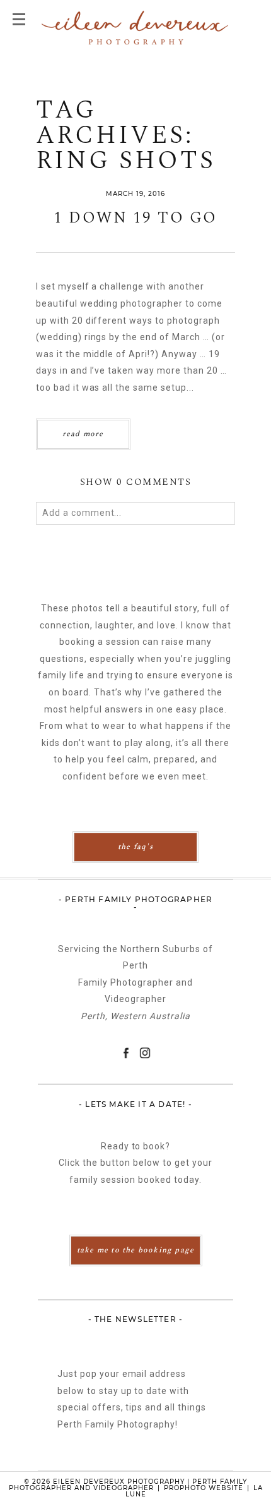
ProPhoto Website (203, 1488)
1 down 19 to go (135, 218)
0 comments (136, 482)
